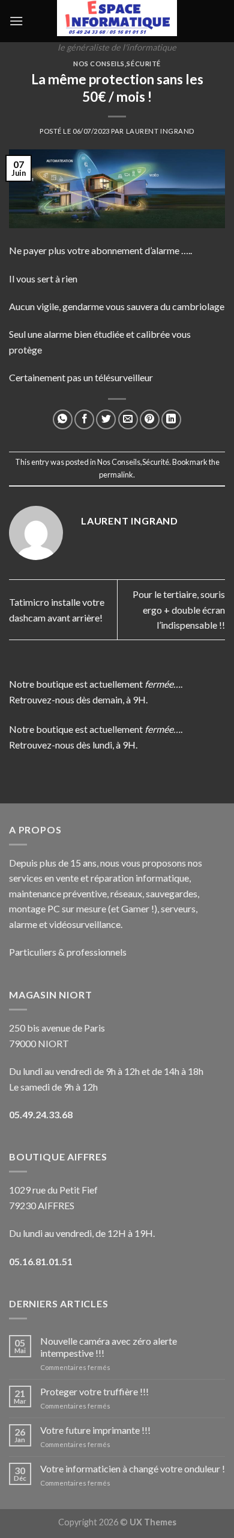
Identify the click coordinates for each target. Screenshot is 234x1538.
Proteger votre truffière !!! (94, 1391)
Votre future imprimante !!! (95, 1430)
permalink (116, 474)
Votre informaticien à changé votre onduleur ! (132, 1468)
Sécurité (143, 63)
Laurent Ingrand (160, 131)
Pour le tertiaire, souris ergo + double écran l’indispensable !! (179, 609)
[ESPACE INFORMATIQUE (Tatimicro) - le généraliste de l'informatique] (117, 18)
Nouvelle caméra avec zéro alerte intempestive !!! (108, 1346)
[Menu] (16, 21)
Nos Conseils (99, 63)
